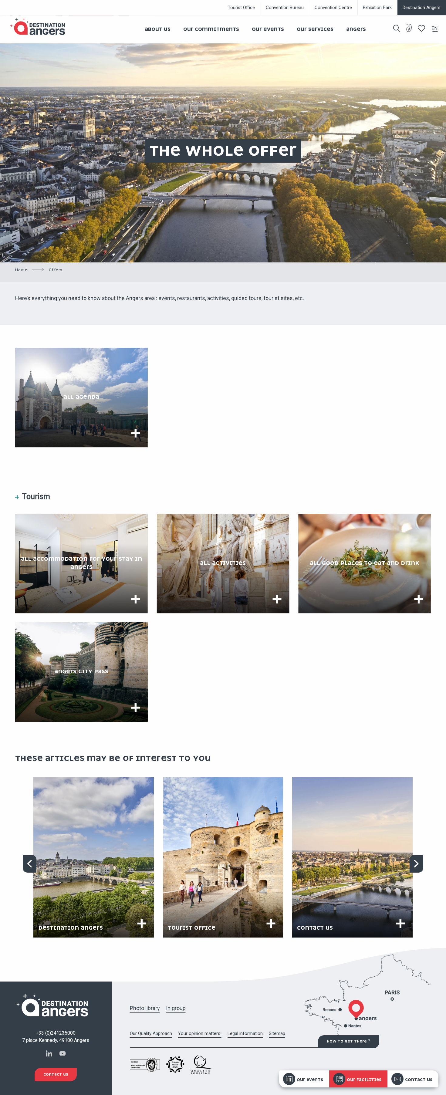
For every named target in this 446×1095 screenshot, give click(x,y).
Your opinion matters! (199, 1033)
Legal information (245, 1033)
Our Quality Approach (151, 1033)
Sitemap (277, 1033)
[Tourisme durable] (409, 32)
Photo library (145, 1008)
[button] (397, 28)
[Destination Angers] (40, 26)
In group (176, 1008)
